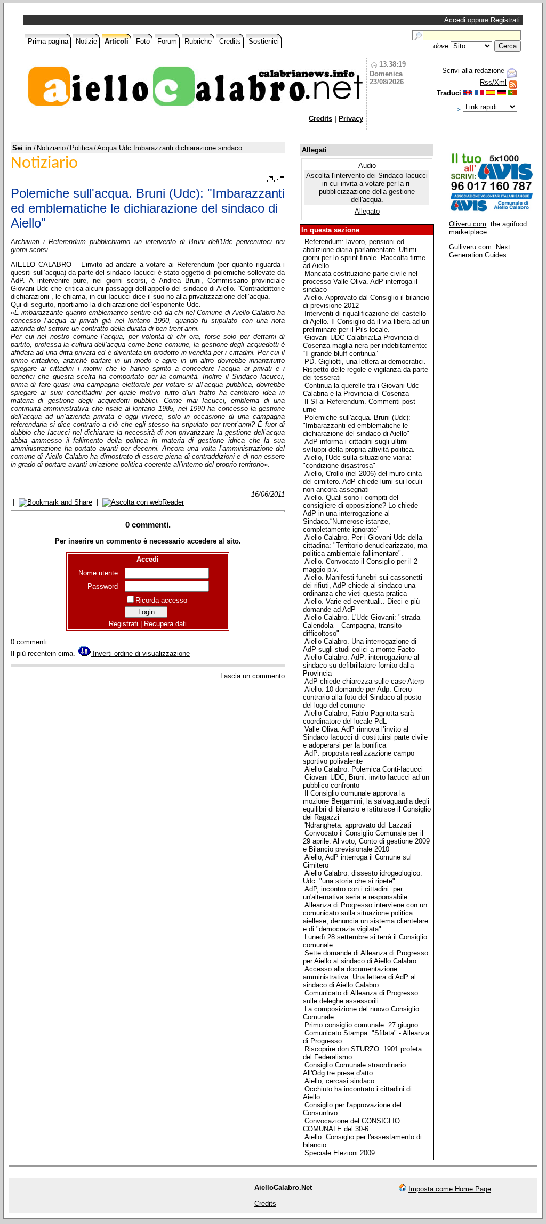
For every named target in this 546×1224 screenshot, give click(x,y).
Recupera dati (165, 624)
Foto (143, 41)
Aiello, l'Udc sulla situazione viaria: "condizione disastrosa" (357, 461)
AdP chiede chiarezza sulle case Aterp (364, 681)
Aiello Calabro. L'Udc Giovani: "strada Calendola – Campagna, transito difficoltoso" (361, 625)
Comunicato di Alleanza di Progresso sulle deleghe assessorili (360, 997)
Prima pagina (48, 41)
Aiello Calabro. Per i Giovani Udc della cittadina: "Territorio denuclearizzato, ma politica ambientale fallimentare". (365, 545)
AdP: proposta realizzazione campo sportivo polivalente (358, 757)
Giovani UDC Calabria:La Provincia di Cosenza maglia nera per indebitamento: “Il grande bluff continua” (365, 346)
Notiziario (51, 148)
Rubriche (198, 41)
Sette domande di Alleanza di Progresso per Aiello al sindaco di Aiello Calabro (365, 957)
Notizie (86, 41)
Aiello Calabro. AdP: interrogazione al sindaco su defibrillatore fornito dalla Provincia (361, 665)
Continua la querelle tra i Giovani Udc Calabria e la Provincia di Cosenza (361, 390)
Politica (81, 148)
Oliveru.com (467, 224)
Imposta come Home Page (449, 1189)
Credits (230, 41)
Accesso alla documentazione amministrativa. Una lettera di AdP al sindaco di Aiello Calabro (359, 977)
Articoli (117, 41)
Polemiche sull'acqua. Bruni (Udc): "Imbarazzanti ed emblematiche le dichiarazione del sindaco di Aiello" (357, 425)
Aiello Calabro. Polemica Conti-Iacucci (363, 769)
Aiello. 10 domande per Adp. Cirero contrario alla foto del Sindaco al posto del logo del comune (362, 697)
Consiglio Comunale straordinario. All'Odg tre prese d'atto (355, 1069)
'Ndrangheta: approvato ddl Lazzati (357, 825)
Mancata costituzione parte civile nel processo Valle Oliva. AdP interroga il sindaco (360, 282)
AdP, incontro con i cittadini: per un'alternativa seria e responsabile (355, 893)
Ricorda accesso (161, 600)
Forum (167, 41)
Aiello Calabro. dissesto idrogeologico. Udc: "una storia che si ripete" (362, 877)
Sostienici (263, 41)
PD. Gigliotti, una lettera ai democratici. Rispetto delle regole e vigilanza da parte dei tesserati (365, 370)
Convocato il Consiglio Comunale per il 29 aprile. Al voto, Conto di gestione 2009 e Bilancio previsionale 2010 (366, 841)
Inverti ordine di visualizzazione (140, 654)
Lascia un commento (252, 676)
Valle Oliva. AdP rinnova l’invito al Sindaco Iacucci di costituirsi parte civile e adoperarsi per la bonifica (365, 737)
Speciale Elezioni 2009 (339, 1153)
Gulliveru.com (470, 247)
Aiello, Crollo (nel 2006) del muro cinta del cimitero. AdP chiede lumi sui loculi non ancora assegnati (362, 481)
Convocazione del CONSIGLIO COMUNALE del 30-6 (351, 1125)
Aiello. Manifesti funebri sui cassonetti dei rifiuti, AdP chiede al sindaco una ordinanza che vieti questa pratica (362, 585)
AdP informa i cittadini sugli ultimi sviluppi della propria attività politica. (359, 445)
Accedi (454, 20)
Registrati (505, 20)
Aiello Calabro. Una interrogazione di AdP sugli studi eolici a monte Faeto (359, 645)
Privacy (351, 119)
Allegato (367, 211)
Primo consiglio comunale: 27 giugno (361, 1025)
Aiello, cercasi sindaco (339, 1081)
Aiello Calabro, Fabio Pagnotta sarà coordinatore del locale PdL (358, 717)
